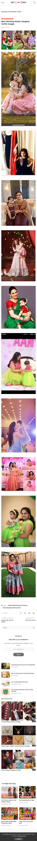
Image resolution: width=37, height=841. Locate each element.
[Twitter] (25, 613)
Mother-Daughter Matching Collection (17, 605)
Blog (4, 795)
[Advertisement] (29, 11)
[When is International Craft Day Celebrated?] (5, 674)
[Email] (33, 613)
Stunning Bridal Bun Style (26, 800)
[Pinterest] (29, 613)
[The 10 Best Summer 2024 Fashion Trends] (9, 792)
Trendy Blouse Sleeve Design (11, 722)
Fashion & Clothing (7, 18)
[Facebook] (20, 613)
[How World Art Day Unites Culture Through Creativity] (5, 691)
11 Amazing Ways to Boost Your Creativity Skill (23, 664)
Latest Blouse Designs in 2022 (11, 770)
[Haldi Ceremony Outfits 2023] (27, 813)
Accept (18, 839)
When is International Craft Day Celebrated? (22, 673)
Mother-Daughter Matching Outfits (12, 607)
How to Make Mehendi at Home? (19, 682)
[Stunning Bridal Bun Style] (27, 792)
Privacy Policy (22, 836)
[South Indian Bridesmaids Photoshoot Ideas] (9, 813)
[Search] (34, 2)
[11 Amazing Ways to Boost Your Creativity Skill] (5, 666)
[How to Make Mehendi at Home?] (5, 683)
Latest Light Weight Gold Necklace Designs (15, 746)
